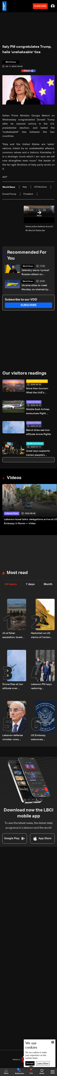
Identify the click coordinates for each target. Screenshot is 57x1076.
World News (28, 266)
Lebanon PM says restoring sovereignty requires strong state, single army (41, 687)
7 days (30, 584)
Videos (14, 478)
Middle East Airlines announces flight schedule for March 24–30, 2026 (40, 412)
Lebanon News (33, 402)
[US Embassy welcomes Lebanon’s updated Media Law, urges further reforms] (43, 721)
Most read (17, 573)
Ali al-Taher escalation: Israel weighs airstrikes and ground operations (12, 635)
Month (48, 584)
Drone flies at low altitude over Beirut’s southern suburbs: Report (12, 687)
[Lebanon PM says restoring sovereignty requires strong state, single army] (43, 670)
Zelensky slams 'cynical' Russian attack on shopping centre (35, 273)
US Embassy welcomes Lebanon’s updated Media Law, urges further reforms (42, 738)
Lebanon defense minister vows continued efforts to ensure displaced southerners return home (14, 738)
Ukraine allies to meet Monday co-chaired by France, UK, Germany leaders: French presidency (35, 288)
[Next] (53, 505)
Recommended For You (27, 255)
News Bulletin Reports (37, 381)
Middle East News (35, 444)
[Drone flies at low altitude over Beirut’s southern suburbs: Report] (14, 670)
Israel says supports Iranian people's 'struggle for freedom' (39, 453)
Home (6, 1073)
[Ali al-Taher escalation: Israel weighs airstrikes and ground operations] (14, 619)
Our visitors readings (24, 373)
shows (41, 1073)
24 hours (11, 584)
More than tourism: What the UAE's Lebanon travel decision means (40, 391)
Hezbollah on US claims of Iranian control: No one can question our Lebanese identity (42, 635)
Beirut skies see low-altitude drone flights (38, 432)
